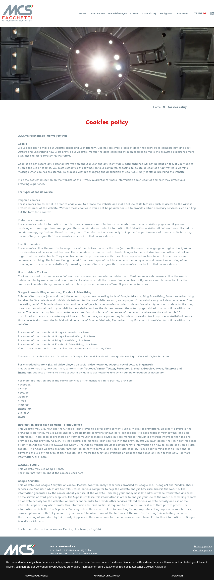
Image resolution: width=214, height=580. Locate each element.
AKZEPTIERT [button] (177, 576)
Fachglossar (167, 13)
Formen (135, 13)
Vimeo (22, 400)
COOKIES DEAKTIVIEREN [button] (36, 576)
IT (195, 13)
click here (41, 456)
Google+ (23, 396)
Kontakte (182, 13)
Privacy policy (203, 546)
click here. (83, 332)
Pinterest (23, 404)
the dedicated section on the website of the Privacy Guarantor (65, 179)
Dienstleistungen (118, 13)
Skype (21, 416)
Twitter (22, 388)
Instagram (24, 408)
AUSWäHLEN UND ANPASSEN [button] (107, 576)
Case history (149, 13)
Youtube (23, 392)
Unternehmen (97, 13)
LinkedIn (23, 412)
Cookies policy (202, 550)
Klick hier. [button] (160, 566)
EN (200, 13)
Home (83, 13)
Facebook (24, 384)
